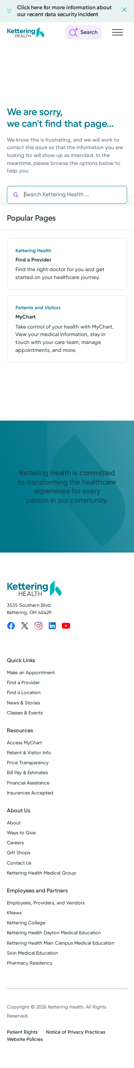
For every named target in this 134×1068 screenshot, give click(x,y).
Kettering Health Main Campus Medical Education (60, 943)
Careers (15, 843)
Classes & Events (25, 713)
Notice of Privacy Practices (75, 1032)
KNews (14, 913)
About (14, 823)
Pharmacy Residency (29, 963)
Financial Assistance (28, 783)
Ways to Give (21, 833)
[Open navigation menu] (117, 32)
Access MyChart (24, 743)
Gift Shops (18, 853)
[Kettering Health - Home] (26, 32)
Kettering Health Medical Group (41, 873)
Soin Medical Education (32, 953)
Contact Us (19, 863)
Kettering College (26, 923)
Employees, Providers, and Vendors (46, 903)
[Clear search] (97, 195)
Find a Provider (23, 683)
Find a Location (24, 693)
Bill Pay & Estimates (27, 773)
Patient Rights (22, 1032)
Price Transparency (27, 763)
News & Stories (23, 703)
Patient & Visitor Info (29, 753)
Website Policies (25, 1039)
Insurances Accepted (30, 793)
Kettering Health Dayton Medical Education (54, 933)
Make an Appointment (31, 673)
